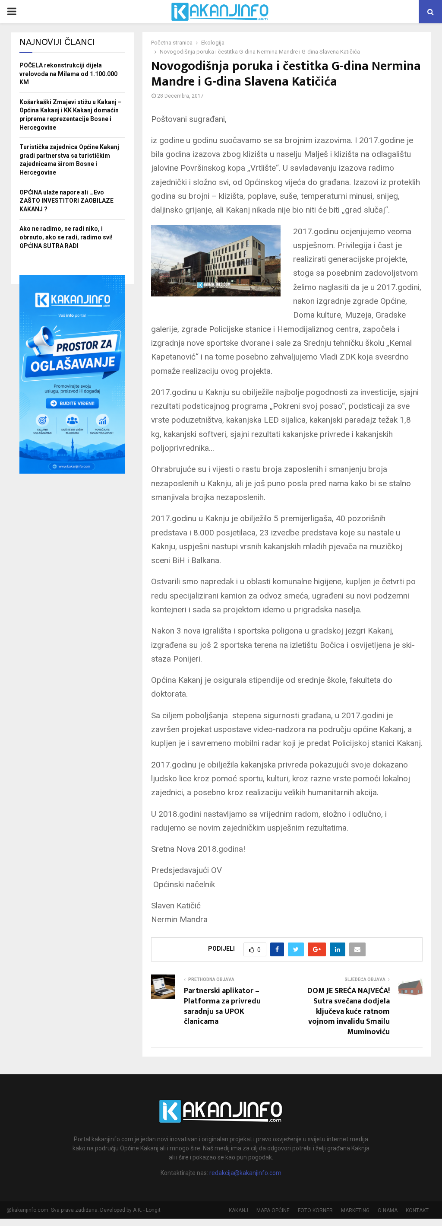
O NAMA (388, 1210)
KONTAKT (417, 1210)
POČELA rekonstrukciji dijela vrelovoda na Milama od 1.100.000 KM (68, 74)
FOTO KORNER (315, 1210)
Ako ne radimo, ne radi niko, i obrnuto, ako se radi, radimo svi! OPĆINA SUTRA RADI (66, 237)
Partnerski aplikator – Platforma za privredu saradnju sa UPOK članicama (222, 1006)
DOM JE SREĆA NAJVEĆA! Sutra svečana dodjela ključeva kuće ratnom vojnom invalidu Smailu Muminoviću (348, 1011)
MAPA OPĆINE (273, 1210)
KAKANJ (238, 1210)
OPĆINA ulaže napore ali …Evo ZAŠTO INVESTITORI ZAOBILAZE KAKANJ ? (66, 201)
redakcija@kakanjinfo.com (245, 1172)
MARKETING (355, 1210)
